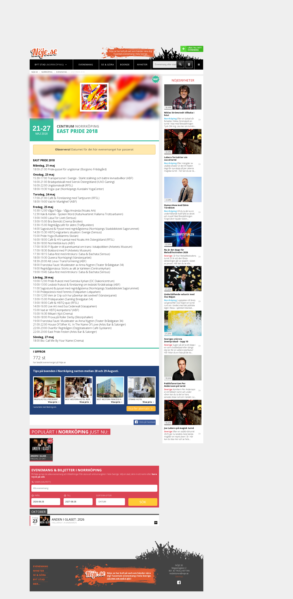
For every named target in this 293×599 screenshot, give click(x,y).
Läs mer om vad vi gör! (119, 578)
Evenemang (61, 72)
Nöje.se (34, 72)
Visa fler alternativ (139, 408)
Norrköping (47, 72)
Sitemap (179, 576)
